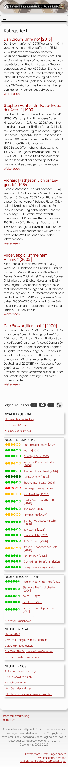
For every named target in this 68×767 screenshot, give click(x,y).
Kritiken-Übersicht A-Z (18, 430)
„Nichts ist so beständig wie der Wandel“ (28, 694)
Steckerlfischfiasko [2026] (39, 482)
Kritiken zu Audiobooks (18, 621)
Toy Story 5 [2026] (34, 529)
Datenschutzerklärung (15, 716)
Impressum (8, 719)
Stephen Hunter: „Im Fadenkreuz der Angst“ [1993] (32, 107)
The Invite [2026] (34, 509)
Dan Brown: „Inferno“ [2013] (28, 39)
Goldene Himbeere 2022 (19, 645)
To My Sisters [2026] (36, 541)
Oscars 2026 (12, 634)
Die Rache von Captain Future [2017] (40, 609)
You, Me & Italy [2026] (36, 494)
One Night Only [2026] (37, 456)
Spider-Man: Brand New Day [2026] (40, 501)
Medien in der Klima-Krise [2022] (42, 581)
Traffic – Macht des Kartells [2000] (40, 522)
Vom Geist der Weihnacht (19, 688)
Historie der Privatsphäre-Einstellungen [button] (43, 761)
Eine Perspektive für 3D (18, 677)
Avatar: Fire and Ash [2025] (40, 567)
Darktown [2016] (32, 602)
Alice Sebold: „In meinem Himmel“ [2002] (25, 257)
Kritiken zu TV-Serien (17, 425)
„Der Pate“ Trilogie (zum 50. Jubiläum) (27, 640)
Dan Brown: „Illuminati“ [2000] (30, 326)
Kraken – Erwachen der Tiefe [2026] (40, 548)
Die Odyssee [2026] (35, 556)
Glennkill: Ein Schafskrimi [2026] (43, 561)
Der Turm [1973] (32, 596)
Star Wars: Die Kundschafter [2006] (39, 589)
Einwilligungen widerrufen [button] (51, 757)
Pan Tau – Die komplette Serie (22, 657)
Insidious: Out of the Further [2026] (40, 463)
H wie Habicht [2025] (36, 535)
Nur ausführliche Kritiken (19, 419)
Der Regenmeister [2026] (39, 488)
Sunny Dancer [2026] (36, 476)
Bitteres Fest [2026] (35, 514)
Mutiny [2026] (32, 450)
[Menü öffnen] (4, 18)
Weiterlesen (12, 94)
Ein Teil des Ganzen (16, 682)
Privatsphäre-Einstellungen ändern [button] (45, 754)
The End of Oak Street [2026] (41, 471)
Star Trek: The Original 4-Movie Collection (29, 651)
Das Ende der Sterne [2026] (40, 445)
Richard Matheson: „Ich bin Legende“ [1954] (31, 182)
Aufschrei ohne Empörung (20, 671)
